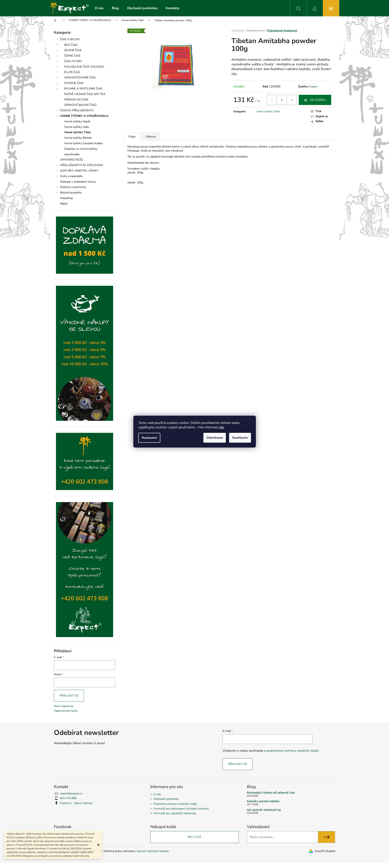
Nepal (63, 203)
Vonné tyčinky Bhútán (78, 138)
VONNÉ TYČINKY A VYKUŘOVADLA (84, 116)
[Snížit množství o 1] (272, 100)
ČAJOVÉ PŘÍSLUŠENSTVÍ (77, 110)
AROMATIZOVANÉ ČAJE (80, 77)
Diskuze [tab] (151, 136)
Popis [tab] (132, 136)
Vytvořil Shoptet (324, 851)
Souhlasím (240, 437)
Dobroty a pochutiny (73, 187)
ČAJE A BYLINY (70, 39)
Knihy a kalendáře (71, 176)
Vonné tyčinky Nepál (77, 121)
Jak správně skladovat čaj (264, 809)
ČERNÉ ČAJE (72, 56)
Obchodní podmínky (166, 799)
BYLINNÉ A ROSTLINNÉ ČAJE (83, 88)
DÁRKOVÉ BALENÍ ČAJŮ (80, 105)
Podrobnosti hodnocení (282, 30)
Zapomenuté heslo (66, 711)
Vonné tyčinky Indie (76, 127)
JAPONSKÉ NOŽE (71, 160)
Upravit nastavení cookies (153, 851)
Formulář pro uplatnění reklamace (174, 813)
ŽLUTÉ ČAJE (72, 72)
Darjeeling (66, 198)
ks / (194, 837)
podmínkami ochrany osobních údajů (292, 750)
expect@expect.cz (71, 793)
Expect (313, 86)
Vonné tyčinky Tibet (77, 132)
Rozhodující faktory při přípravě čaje (271, 792)
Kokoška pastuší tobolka (263, 801)
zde (221, 427)
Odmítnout (214, 437)
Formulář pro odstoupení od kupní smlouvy (181, 809)
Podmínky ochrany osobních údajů (175, 804)
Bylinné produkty (71, 192)
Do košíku (318, 100)
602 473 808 (68, 798)
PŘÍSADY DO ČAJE (76, 100)
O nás (157, 794)
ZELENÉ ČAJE (73, 50)
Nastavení (149, 437)
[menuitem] (99, 8)
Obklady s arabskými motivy (78, 182)
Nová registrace (64, 706)
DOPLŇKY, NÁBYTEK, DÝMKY (79, 171)
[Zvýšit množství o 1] (291, 100)
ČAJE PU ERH (73, 61)
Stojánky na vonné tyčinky (80, 149)
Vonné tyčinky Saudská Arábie (83, 143)
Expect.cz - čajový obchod (76, 803)
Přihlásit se (68, 696)
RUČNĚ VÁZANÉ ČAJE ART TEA (84, 94)
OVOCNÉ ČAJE (74, 83)
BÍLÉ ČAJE (70, 45)
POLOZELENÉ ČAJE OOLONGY (84, 67)
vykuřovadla (71, 154)
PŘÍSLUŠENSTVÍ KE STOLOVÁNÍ (81, 165)
